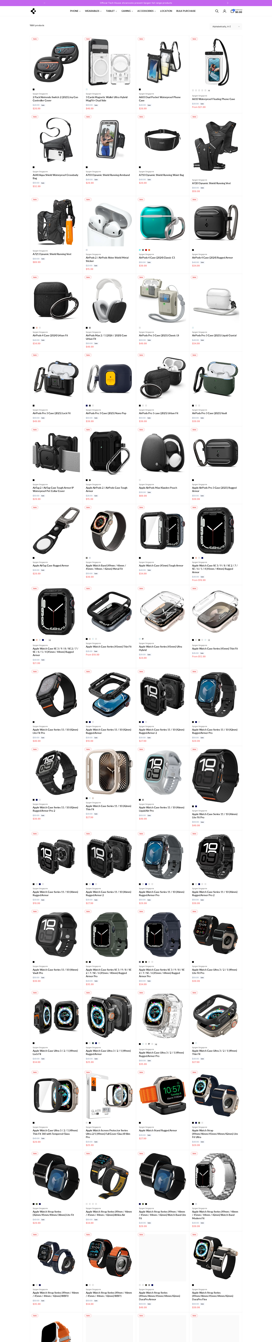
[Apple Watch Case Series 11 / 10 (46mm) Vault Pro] (56, 953)
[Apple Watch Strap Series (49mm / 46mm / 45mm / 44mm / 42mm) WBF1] (110, 1276)
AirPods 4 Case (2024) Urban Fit (50, 335)
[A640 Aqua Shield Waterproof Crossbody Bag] (56, 158)
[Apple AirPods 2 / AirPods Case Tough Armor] (110, 471)
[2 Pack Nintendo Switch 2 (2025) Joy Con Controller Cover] (56, 80)
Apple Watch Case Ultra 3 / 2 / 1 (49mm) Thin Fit (214, 1052)
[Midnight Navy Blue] (199, 405)
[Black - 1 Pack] (199, 90)
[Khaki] (199, 1123)
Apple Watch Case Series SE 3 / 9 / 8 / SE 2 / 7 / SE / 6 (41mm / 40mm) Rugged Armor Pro (108, 973)
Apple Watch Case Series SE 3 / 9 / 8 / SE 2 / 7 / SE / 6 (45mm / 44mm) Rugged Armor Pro (162, 973)
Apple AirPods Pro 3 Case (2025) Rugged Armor (214, 489)
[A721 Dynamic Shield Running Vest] (56, 241)
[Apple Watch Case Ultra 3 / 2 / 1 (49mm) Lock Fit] (56, 1034)
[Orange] (202, 1123)
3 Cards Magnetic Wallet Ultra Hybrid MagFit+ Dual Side (107, 99)
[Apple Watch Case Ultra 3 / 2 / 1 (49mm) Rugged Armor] (110, 1034)
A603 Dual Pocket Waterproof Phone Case (160, 99)
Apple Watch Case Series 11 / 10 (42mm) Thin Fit (108, 807)
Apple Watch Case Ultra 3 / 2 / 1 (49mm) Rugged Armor (108, 1052)
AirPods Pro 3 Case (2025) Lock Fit (52, 413)
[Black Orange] (90, 1285)
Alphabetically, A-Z (221, 26)
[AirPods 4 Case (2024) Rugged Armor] (216, 241)
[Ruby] (146, 250)
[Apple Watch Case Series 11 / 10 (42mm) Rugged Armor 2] (163, 713)
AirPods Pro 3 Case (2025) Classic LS (159, 335)
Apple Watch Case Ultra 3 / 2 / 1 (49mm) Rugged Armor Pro (161, 1054)
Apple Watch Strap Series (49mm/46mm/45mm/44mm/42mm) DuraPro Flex (212, 1296)
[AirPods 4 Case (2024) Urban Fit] (56, 319)
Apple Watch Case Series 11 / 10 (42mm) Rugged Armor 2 (161, 731)
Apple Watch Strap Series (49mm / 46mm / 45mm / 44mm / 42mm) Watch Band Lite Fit (162, 1215)
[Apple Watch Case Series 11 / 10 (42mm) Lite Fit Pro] (56, 713)
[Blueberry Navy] (87, 405)
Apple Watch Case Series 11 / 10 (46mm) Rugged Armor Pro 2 (214, 893)
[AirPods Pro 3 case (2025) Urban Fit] (163, 397)
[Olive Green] (199, 558)
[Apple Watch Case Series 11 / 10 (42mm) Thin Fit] (110, 789)
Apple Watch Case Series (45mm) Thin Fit (215, 648)
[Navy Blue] (202, 558)
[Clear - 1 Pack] (193, 90)
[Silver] (87, 250)
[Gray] (90, 328)
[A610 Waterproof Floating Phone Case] (216, 80)
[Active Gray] (93, 1204)
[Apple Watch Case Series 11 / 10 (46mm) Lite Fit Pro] (216, 797)
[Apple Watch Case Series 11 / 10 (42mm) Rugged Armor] (110, 713)
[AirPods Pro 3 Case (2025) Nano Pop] (110, 397)
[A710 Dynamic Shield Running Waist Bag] (163, 158)
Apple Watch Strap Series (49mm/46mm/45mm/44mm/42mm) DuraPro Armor (159, 1296)
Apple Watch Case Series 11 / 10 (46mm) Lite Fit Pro (214, 815)
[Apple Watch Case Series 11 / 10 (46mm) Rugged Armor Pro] (163, 875)
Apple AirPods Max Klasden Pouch (158, 487)
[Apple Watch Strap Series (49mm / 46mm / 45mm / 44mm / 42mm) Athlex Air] (110, 1195)
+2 (50, 640)
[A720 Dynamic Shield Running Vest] (216, 170)
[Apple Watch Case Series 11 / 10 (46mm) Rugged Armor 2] (110, 875)
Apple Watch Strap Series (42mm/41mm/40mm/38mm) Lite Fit (53, 1213)
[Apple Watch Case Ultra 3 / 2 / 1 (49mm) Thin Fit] (216, 1034)
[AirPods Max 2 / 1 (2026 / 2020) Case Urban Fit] (110, 319)
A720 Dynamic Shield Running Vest (211, 183)
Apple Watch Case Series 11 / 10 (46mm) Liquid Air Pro (161, 809)
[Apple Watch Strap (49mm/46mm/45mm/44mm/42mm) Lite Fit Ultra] (216, 1114)
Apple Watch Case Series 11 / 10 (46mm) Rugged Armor (55, 893)
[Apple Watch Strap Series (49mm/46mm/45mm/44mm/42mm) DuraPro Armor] (163, 1276)
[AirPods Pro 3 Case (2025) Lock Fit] (56, 397)
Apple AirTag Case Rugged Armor (51, 565)
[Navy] (196, 1123)
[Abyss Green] (93, 1043)
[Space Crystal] (143, 639)
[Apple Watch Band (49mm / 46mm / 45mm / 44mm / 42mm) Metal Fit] (110, 549)
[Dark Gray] (37, 884)
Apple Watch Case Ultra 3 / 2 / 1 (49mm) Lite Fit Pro (214, 971)
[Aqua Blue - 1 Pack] (196, 90)
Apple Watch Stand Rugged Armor (158, 1130)
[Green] (37, 1285)
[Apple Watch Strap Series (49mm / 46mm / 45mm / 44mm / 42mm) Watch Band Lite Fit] (163, 1195)
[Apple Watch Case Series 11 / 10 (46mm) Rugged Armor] (56, 875)
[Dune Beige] (143, 405)
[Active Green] (96, 1204)
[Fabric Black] (140, 1285)
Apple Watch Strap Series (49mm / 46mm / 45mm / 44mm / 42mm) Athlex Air (109, 1213)
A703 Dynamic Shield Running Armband (108, 174)
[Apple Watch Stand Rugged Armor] (163, 1114)
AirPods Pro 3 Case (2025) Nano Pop (106, 413)
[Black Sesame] (90, 405)
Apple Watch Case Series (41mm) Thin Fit (109, 646)
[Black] (33, 89)
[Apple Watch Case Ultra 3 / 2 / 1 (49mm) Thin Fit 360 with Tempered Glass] (56, 1114)
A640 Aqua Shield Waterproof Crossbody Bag (55, 176)
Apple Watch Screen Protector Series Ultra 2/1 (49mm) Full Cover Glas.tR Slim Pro (108, 1134)
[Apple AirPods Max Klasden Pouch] (163, 471)
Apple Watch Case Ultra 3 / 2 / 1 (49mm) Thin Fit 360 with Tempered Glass (55, 1132)
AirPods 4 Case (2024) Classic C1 (157, 257)
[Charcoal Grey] (140, 480)
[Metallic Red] (196, 640)
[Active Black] (87, 1204)
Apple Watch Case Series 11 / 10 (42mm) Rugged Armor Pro (214, 731)
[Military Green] (90, 480)
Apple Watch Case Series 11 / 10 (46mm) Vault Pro (55, 971)
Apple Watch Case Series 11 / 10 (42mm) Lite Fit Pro (55, 731)
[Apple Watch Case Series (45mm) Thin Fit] (216, 630)
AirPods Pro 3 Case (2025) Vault (209, 413)
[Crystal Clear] (87, 89)
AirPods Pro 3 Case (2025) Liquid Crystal (214, 335)
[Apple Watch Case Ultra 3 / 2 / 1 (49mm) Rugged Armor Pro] (163, 1034)
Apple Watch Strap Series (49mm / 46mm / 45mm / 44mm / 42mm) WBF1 (109, 1294)
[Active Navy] (90, 1204)
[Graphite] (143, 250)
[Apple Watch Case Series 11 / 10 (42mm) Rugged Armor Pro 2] (56, 791)
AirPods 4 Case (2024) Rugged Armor (212, 257)
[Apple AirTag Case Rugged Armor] (56, 549)
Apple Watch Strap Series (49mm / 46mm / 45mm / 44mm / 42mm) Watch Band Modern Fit (215, 1215)
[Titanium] (87, 1123)
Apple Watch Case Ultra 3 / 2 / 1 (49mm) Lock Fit (55, 1052)
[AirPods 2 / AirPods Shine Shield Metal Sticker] (110, 241)
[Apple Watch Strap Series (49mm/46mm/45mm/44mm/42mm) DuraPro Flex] (216, 1276)
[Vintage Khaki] (152, 884)
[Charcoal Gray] (140, 962)
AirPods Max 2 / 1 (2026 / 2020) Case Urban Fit (106, 337)
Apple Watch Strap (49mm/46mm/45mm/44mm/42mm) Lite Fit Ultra (215, 1134)
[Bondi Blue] (140, 250)
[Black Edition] (143, 1285)
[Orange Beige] (93, 405)
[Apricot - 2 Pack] (205, 90)
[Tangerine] (149, 250)
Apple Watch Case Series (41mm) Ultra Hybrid (160, 648)
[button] (217, 11)
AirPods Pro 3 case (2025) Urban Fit (158, 413)
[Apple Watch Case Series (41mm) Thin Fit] (110, 630)
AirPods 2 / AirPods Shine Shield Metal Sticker (107, 259)
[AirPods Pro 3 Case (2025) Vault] (216, 397)
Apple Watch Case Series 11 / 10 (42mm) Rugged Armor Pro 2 (55, 809)
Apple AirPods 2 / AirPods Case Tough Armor (106, 489)
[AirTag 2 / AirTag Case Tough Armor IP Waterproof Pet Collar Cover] (56, 471)
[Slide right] (227, 3)
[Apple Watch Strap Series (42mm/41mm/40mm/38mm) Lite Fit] (56, 1195)
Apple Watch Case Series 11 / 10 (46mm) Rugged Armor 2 (108, 893)
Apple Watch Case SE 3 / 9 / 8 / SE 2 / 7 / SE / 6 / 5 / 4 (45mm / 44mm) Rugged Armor (55, 652)
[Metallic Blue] (96, 639)
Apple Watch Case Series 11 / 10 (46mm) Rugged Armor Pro (161, 893)
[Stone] (140, 328)
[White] (46, 640)
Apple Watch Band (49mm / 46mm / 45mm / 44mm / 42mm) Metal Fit (106, 567)
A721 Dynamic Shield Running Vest (52, 254)
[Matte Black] (193, 250)
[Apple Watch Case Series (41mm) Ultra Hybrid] (163, 630)
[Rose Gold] (37, 328)
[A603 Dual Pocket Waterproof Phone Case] (163, 80)
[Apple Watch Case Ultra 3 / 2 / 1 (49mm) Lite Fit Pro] (216, 953)
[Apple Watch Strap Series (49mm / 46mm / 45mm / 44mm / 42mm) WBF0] (56, 1276)
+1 (209, 90)
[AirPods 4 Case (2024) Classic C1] (163, 241)
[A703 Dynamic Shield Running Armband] (110, 158)
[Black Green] (93, 1285)
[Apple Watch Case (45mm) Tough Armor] (163, 549)
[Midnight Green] (40, 328)
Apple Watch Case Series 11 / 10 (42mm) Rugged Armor (108, 731)
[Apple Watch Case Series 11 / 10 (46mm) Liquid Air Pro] (163, 791)
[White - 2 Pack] (202, 90)
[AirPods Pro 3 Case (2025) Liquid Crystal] (216, 319)
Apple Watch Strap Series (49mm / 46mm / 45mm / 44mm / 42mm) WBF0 (56, 1294)
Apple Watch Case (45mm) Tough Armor (161, 565)
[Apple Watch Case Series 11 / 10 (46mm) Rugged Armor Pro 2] (216, 875)
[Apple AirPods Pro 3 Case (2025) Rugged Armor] (216, 471)
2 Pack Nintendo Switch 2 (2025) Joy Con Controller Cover (55, 99)
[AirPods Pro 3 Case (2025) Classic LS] (163, 319)
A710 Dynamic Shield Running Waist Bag (161, 174)
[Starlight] (90, 639)
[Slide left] (44, 3)
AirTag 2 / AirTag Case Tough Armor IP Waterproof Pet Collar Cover (53, 489)
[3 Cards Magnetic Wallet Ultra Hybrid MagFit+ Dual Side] (110, 80)
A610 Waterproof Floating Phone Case (213, 99)
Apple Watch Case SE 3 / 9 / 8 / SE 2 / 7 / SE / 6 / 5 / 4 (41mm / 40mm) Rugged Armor (215, 569)
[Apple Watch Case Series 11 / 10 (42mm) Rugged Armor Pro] (216, 713)
